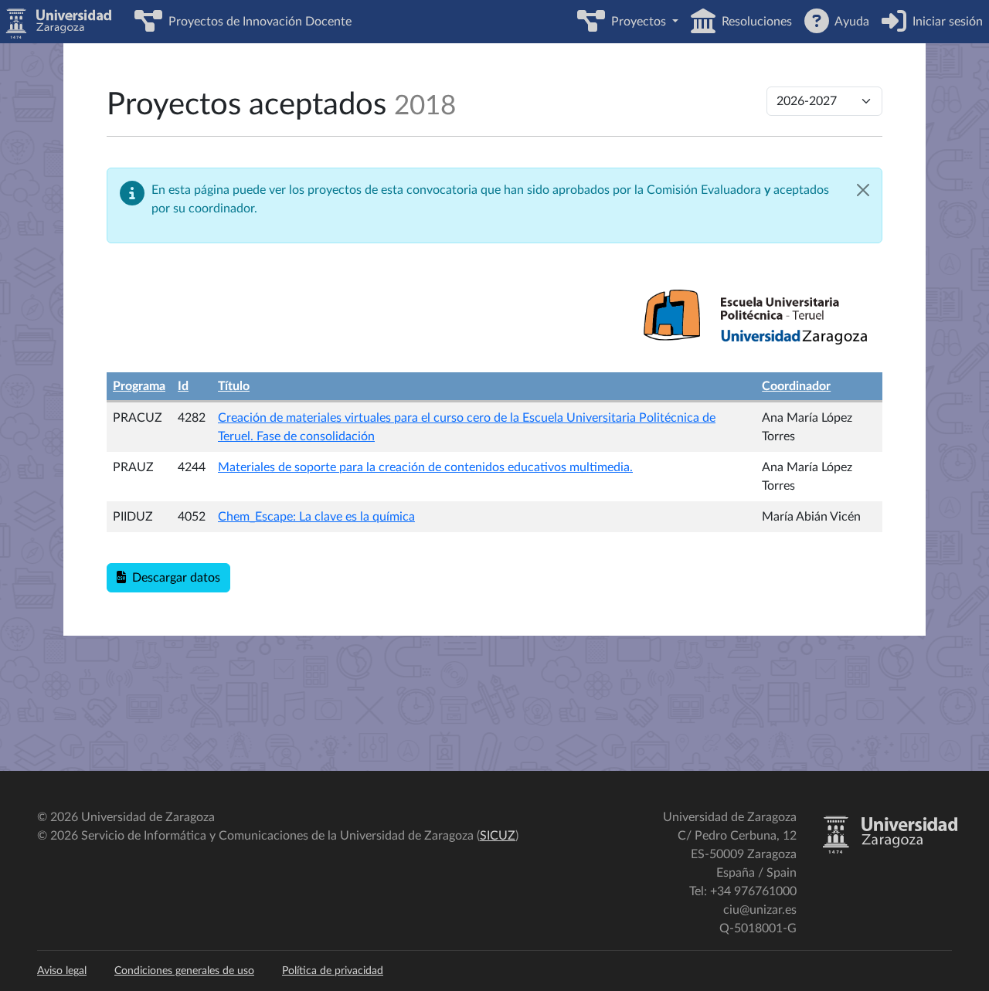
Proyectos (637, 21)
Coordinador (796, 386)
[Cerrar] (863, 190)
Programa (139, 386)
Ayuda (849, 21)
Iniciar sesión (944, 21)
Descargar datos (173, 578)
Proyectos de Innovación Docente (257, 21)
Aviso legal (62, 971)
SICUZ (497, 836)
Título (234, 386)
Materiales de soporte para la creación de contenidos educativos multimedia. (425, 467)
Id (183, 386)
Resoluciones (753, 21)
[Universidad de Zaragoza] (889, 850)
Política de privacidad (332, 971)
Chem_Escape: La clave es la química (316, 517)
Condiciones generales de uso (184, 971)
